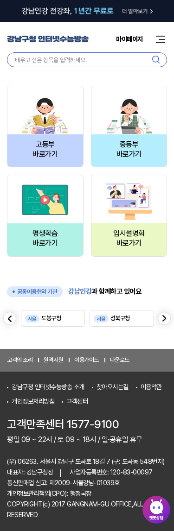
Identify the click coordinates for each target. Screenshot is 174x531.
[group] (53, 318)
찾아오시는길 (113, 387)
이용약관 (151, 387)
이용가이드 (86, 359)
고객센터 (77, 401)
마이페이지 (129, 39)
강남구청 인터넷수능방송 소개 (48, 387)
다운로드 (119, 359)
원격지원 (53, 359)
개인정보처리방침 (33, 401)
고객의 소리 (19, 359)
